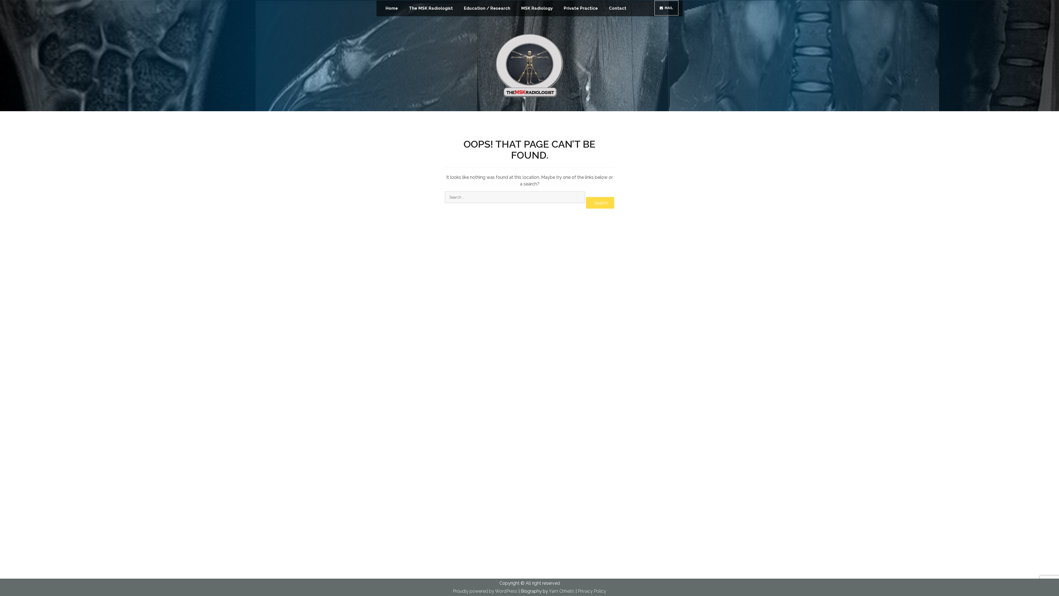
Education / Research (487, 8)
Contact (617, 8)
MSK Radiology (537, 8)
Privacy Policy (592, 591)
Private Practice (581, 8)
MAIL (668, 8)
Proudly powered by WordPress (485, 591)
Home (392, 8)
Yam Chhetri (561, 591)
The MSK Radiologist (431, 8)
